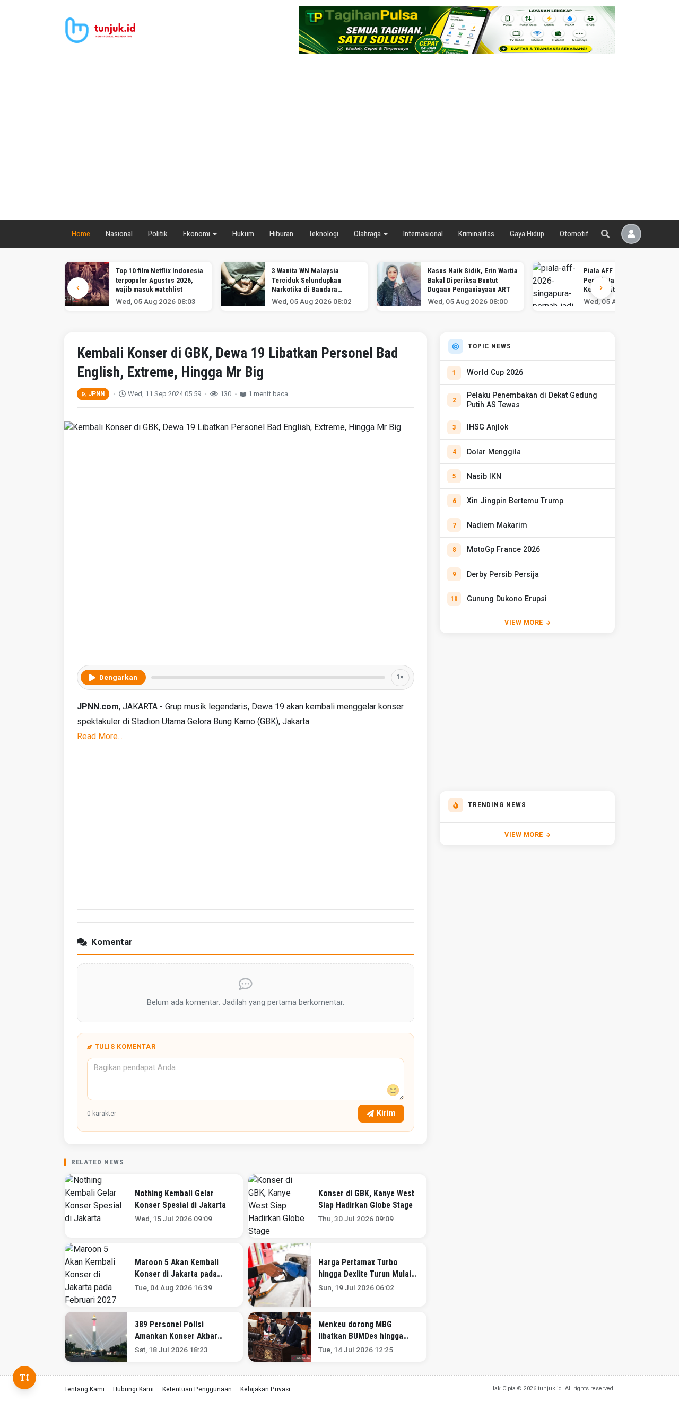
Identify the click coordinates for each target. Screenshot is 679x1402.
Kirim (386, 1113)
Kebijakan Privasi (265, 1389)
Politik (158, 234)
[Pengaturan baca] (24, 1377)
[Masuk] (631, 234)
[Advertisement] (339, 140)
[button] (601, 288)
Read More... (100, 736)
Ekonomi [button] (196, 234)
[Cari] (605, 233)
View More (523, 622)
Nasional (119, 234)
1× (400, 677)
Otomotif (574, 234)
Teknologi (323, 234)
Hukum (243, 234)
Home (81, 234)
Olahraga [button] (367, 234)
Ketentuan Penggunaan (197, 1389)
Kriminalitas (476, 234)
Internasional (423, 234)
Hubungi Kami (133, 1389)
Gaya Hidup (527, 234)
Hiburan (281, 234)
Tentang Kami (84, 1389)
